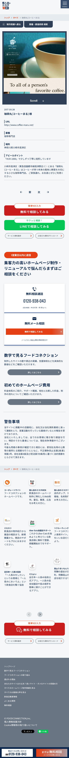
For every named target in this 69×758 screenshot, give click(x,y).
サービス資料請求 (14, 235)
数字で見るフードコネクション (17, 670)
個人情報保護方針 (13, 721)
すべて (15, 17)
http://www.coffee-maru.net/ (19, 124)
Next (40, 614)
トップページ (9, 666)
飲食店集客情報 (10, 696)
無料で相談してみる (34, 331)
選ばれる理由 (9, 679)
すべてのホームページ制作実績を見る (19, 688)
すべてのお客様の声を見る (15, 692)
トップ (7, 17)
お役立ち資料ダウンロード (48, 235)
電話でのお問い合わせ (17, 753)
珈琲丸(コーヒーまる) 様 (18, 113)
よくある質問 (9, 701)
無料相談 (8, 705)
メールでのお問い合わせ (52, 752)
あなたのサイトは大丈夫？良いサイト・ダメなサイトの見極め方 (31, 683)
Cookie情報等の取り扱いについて (20, 725)
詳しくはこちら (34, 372)
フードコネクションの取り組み (17, 675)
